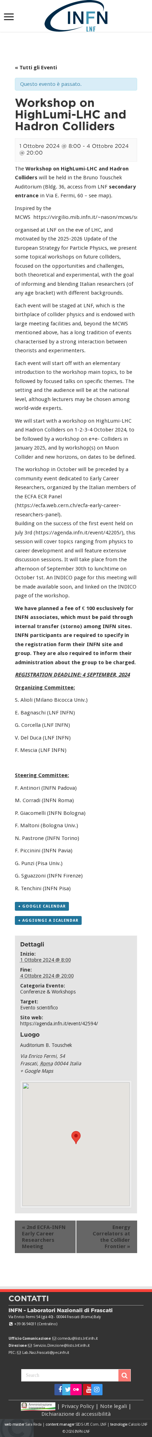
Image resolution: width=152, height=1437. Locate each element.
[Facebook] (57, 1389)
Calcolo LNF (137, 1424)
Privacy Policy (78, 1406)
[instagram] (94, 1389)
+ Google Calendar (42, 906)
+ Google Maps (36, 1071)
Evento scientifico (39, 1007)
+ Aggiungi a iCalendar (48, 920)
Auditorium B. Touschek (46, 1045)
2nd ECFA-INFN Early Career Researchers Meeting (44, 1237)
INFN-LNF (82, 1431)
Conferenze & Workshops (48, 992)
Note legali (113, 1406)
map (103, 195)
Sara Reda (33, 1424)
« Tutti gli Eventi (36, 67)
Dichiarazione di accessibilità (76, 1414)
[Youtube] (86, 1389)
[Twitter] (65, 1389)
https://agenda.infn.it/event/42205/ (78, 532)
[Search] (124, 1375)
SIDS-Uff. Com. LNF (90, 1424)
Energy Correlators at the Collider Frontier (111, 1237)
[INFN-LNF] (76, 14)
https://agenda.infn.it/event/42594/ (59, 1023)
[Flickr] (76, 1389)
